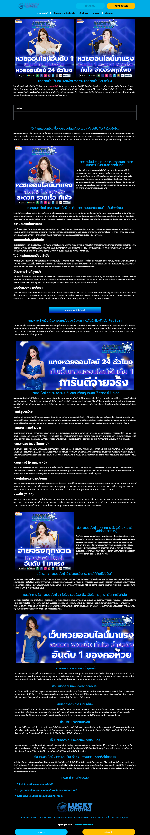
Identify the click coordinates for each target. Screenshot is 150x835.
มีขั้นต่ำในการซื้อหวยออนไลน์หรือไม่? (35, 784)
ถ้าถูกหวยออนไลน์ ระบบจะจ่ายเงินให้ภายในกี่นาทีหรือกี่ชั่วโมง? (47, 790)
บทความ (96, 13)
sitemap (109, 13)
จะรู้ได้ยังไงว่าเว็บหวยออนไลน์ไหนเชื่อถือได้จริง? (40, 796)
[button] (133, 108)
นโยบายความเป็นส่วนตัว (64, 13)
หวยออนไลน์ (42, 13)
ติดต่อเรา (84, 13)
